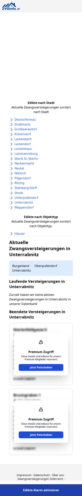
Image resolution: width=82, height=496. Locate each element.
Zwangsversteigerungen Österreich (40, 479)
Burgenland (20, 266)
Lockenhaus (23, 149)
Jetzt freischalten (41, 367)
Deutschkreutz (25, 119)
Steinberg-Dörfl (25, 188)
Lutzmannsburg (26, 154)
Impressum (24, 475)
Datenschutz (42, 475)
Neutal (19, 168)
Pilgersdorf (22, 178)
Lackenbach (23, 139)
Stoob (18, 193)
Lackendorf (22, 144)
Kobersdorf (22, 134)
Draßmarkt (22, 124)
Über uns (58, 475)
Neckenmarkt (24, 163)
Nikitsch (20, 173)
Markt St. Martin (26, 158)
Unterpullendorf (26, 198)
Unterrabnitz (23, 202)
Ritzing (19, 183)
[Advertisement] (41, 55)
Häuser (19, 233)
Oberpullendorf (46, 266)
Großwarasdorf (25, 129)
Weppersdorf (24, 207)
